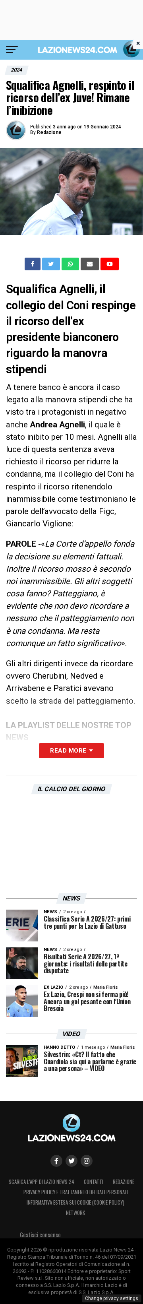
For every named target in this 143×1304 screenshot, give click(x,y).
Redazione (49, 132)
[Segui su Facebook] (56, 1161)
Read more (68, 750)
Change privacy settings (111, 1298)
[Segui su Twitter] (71, 1161)
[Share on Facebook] (33, 264)
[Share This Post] (71, 264)
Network (75, 1213)
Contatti (93, 1182)
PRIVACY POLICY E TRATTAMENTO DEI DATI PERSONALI (75, 1192)
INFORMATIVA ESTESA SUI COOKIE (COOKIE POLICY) (75, 1202)
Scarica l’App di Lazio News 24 (41, 1182)
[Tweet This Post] (52, 264)
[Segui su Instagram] (87, 1161)
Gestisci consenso (40, 1234)
